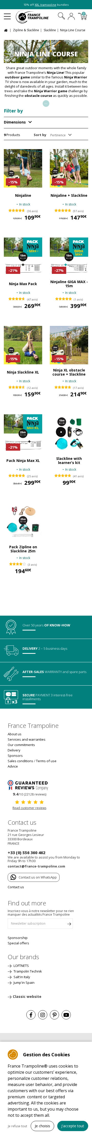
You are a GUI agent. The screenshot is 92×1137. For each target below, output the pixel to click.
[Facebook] (31, 1014)
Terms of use (46, 761)
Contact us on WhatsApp (38, 877)
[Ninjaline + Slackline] (69, 168)
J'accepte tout (72, 1125)
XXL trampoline (45, 5)
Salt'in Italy (21, 977)
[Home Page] (6, 30)
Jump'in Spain (23, 982)
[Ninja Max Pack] (23, 256)
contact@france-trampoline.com (36, 866)
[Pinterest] (54, 1014)
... (46, 102)
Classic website (27, 996)
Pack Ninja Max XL (23, 461)
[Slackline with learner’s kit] (69, 433)
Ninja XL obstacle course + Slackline (69, 372)
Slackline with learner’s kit (69, 461)
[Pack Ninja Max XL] (23, 433)
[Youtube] (66, 1014)
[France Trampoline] (35, 17)
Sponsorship (18, 937)
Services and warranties (26, 739)
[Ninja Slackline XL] (23, 345)
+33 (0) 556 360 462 (26, 852)
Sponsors (15, 755)
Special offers (18, 943)
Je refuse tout (17, 1126)
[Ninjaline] (23, 168)
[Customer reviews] (29, 784)
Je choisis (42, 1125)
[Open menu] (7, 14)
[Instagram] (42, 1014)
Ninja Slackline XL (23, 372)
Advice (13, 766)
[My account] (71, 17)
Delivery (14, 750)
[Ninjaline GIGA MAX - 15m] (69, 256)
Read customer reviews (29, 808)
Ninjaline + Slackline (69, 195)
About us (14, 734)
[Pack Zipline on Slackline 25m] (23, 522)
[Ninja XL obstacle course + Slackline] (69, 345)
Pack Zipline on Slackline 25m (23, 549)
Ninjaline (23, 195)
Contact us (16, 887)
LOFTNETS (21, 965)
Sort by (40, 134)
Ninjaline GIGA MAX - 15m (69, 284)
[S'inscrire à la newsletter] (69, 925)
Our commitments (21, 744)
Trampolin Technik (27, 971)
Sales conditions (20, 761)
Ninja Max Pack (23, 284)
